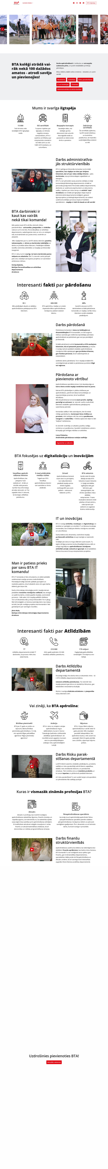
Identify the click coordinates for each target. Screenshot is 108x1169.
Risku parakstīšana (85, 80)
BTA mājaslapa (91, 3)
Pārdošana (61, 80)
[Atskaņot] (32, 180)
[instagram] (80, 2)
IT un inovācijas (63, 84)
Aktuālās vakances (54, 1062)
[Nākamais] (105, 29)
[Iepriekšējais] (2, 29)
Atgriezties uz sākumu (65, 443)
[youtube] (77, 2)
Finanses (75, 84)
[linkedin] (83, 2)
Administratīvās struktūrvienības (69, 89)
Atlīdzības (71, 80)
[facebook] (73, 2)
